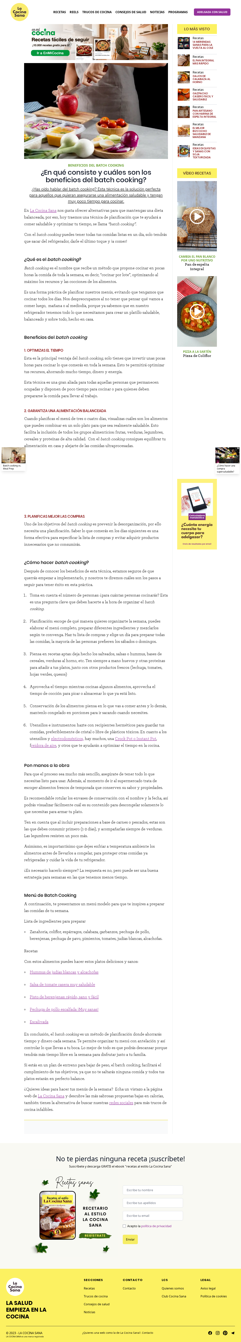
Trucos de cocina (96, 1296)
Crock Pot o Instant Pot (135, 739)
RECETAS (59, 12)
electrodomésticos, (67, 739)
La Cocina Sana (43, 210)
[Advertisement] (96, 479)
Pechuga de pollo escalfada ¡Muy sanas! (64, 1009)
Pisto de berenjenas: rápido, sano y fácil (64, 997)
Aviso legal (208, 1288)
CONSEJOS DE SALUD (130, 12)
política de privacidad (156, 1226)
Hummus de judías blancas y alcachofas (64, 972)
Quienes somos (173, 1288)
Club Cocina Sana (174, 1296)
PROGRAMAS (178, 12)
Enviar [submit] (130, 1239)
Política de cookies (214, 1296)
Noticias (89, 1312)
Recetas (89, 1288)
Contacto (129, 1288)
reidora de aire (43, 745)
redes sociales (121, 1103)
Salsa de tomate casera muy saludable (62, 984)
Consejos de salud (97, 1304)
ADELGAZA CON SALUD (212, 12)
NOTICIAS (157, 12)
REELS (74, 12)
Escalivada (39, 1022)
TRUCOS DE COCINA (97, 12)
